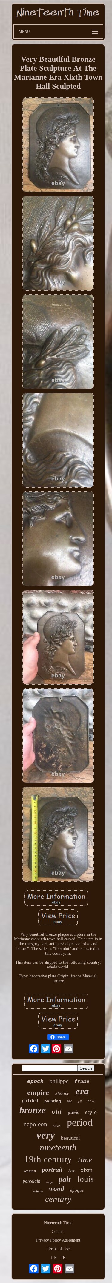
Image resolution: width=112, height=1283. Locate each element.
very (45, 1135)
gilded (30, 1100)
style (91, 1112)
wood (56, 1189)
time (85, 1159)
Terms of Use (58, 1249)
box (71, 1171)
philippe (59, 1081)
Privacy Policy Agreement (58, 1240)
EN (54, 1257)
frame (81, 1082)
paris (73, 1112)
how (91, 1101)
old (57, 1111)
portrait (52, 1169)
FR (62, 1257)
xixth (87, 1170)
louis (85, 1179)
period (80, 1122)
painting (52, 1101)
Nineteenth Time (58, 1223)
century (58, 1199)
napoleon (35, 1124)
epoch (35, 1082)
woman (30, 1171)
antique (38, 1191)
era (82, 1091)
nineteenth (58, 1147)
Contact (58, 1231)
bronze (32, 1110)
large (49, 1182)
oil (80, 1101)
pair (65, 1179)
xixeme (62, 1093)
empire (38, 1092)
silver (57, 1126)
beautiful (70, 1138)
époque (77, 1190)
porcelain (31, 1181)
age (69, 1101)
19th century (48, 1159)
